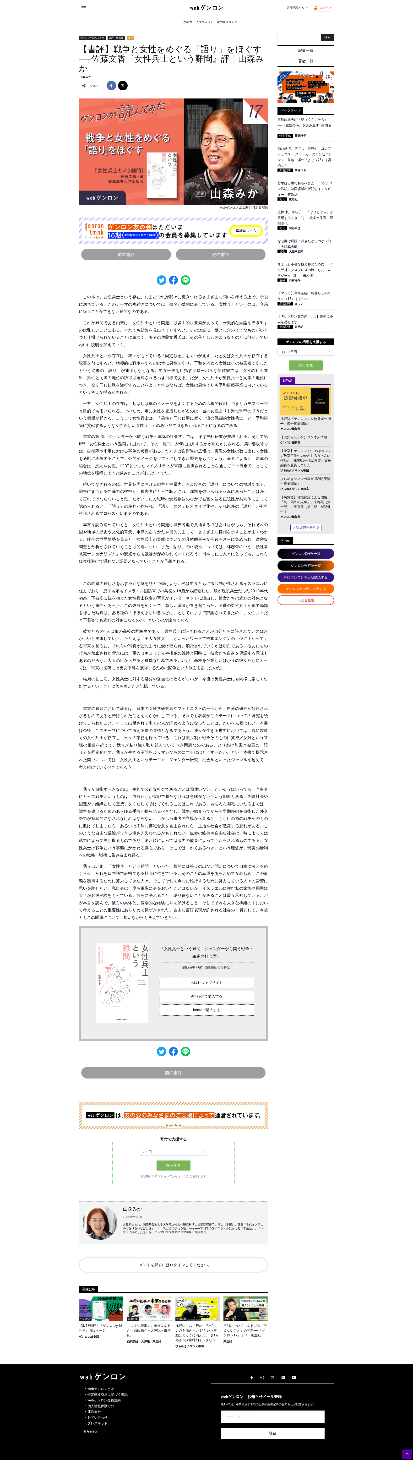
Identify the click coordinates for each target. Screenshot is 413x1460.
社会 (282, 251)
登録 (273, 1433)
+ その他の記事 (132, 1217)
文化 (282, 199)
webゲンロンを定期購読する (305, 577)
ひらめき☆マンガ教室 (189, 1346)
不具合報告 (306, 600)
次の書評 (220, 254)
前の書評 (126, 254)
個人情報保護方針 (100, 1406)
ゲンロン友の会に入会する (306, 589)
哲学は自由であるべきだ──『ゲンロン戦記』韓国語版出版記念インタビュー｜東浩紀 (304, 188)
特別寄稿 (285, 135)
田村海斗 (294, 280)
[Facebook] (251, 1378)
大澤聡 (145, 1341)
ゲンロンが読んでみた (92, 37)
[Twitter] (272, 1378)
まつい (299, 303)
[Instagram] (262, 1378)
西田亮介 (133, 1341)
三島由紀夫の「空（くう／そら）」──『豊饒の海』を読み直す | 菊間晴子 (304, 125)
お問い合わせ (97, 1417)
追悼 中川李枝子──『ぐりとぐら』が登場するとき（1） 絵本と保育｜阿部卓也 (305, 217)
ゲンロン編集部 (89, 1336)
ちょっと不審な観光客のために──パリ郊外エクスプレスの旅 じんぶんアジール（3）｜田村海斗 (304, 270)
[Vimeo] (283, 1378)
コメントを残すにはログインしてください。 (173, 1265)
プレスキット (97, 1423)
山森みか (85, 77)
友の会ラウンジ (227, 22)
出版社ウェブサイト (206, 983)
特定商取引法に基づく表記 (107, 1394)
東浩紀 (156, 1341)
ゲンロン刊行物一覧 (306, 565)
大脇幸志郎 (296, 251)
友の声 (188, 22)
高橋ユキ (300, 170)
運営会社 (94, 1412)
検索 (327, 37)
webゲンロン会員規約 (104, 1400)
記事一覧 (306, 50)
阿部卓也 (294, 228)
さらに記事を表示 (304, 527)
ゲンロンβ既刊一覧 (306, 554)
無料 (130, 37)
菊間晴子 (300, 135)
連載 (282, 280)
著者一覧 (306, 61)
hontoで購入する (206, 1010)
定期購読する (295, 7)
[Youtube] (293, 1378)
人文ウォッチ (204, 22)
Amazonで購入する (206, 996)
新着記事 (285, 170)
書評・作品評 (116, 37)
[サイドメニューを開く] (83, 7)
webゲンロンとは (100, 1389)
